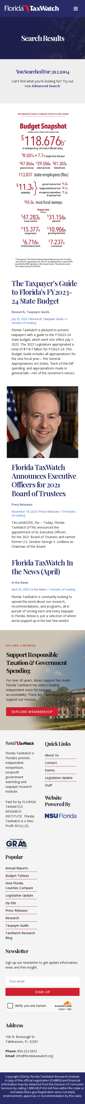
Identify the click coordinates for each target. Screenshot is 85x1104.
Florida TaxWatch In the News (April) (42, 566)
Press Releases (22, 504)
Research (18, 312)
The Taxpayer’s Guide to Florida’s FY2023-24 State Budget (44, 291)
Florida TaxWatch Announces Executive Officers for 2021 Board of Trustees (44, 480)
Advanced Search (46, 86)
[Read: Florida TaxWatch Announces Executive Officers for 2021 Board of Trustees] (42, 422)
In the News (20, 582)
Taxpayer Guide (38, 312)
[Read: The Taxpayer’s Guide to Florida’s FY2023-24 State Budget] (42, 193)
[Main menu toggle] (75, 8)
